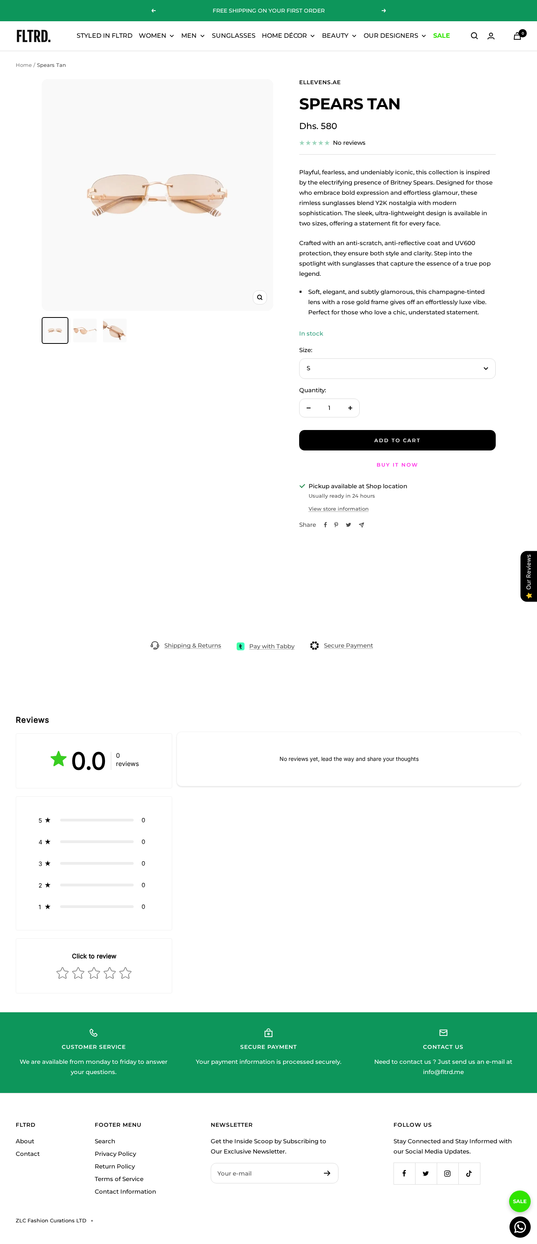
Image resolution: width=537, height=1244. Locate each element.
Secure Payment (348, 645)
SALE (520, 1198)
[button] (94, 820)
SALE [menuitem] (441, 35)
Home (24, 65)
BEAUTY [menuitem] (335, 35)
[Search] (474, 35)
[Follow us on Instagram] (447, 1173)
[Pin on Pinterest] (336, 525)
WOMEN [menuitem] (152, 35)
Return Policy (115, 1166)
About (25, 1141)
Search (105, 1141)
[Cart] (517, 36)
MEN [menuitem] (189, 35)
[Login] (491, 36)
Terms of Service (119, 1179)
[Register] (327, 1173)
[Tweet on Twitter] (348, 525)
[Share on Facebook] (325, 525)
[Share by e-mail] (361, 525)
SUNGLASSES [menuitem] (234, 35)
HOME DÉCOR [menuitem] (284, 35)
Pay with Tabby (271, 646)
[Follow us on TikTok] (469, 1173)
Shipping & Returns (192, 645)
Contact (28, 1153)
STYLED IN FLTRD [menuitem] (104, 35)
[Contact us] (520, 1227)
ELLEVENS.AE (320, 82)
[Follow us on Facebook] (404, 1173)
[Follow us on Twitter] (426, 1173)
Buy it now (397, 464)
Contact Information (125, 1191)
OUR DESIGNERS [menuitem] (391, 35)
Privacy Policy (115, 1153)
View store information (339, 509)
